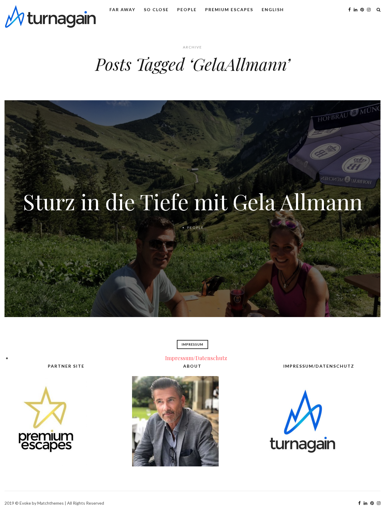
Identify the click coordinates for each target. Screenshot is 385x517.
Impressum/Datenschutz (196, 358)
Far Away (122, 9)
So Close (156, 9)
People (187, 9)
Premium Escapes (229, 9)
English (273, 9)
